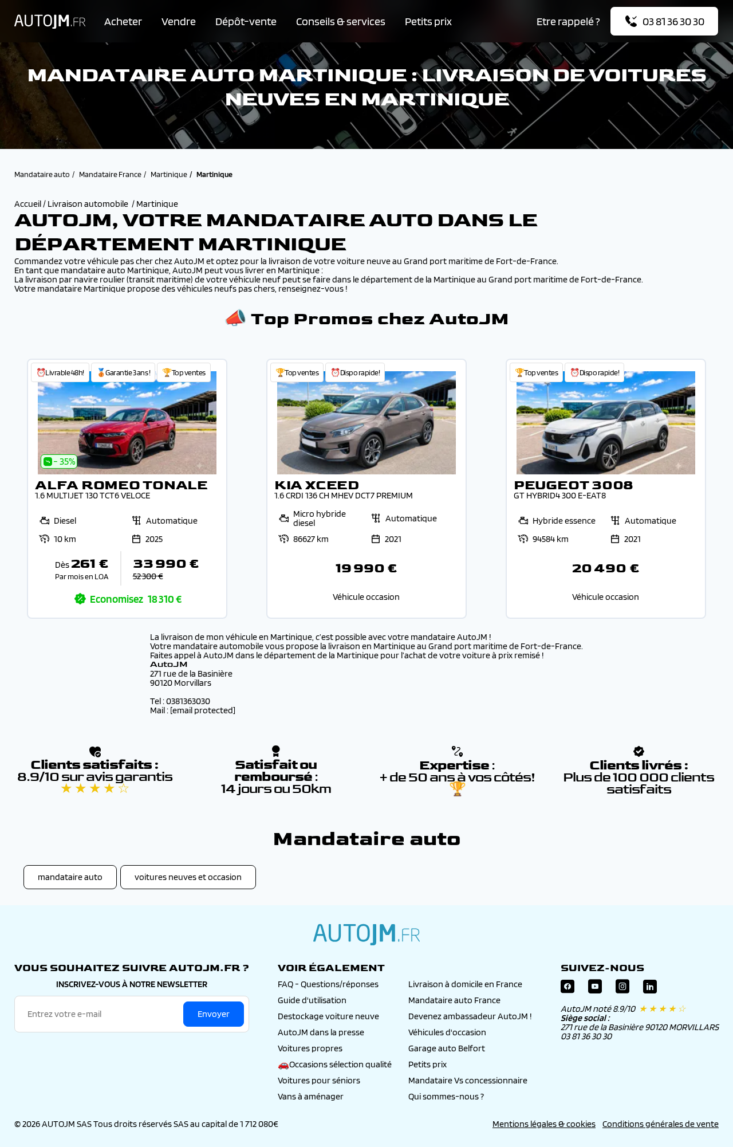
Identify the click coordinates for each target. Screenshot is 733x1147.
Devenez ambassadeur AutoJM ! (470, 1016)
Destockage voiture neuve (328, 1016)
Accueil (28, 203)
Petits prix (428, 21)
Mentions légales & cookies (544, 1123)
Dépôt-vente (246, 21)
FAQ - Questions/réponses (328, 984)
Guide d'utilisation (312, 1000)
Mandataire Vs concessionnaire (467, 1080)
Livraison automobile (88, 203)
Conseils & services (340, 21)
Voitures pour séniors (319, 1080)
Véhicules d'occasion (447, 1032)
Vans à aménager (311, 1096)
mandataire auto (70, 876)
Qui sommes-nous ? (446, 1096)
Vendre (178, 21)
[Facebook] (567, 989)
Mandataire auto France (454, 1000)
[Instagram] (622, 989)
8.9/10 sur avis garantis (94, 782)
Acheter (123, 21)
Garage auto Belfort (446, 1048)
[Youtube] (595, 989)
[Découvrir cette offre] (127, 489)
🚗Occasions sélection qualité (335, 1064)
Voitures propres (310, 1048)
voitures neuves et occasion (188, 876)
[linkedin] (650, 989)
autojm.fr (366, 934)
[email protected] (202, 710)
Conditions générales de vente (660, 1123)
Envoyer (214, 1013)
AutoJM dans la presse (321, 1032)
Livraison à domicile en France (465, 984)
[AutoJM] (49, 21)
